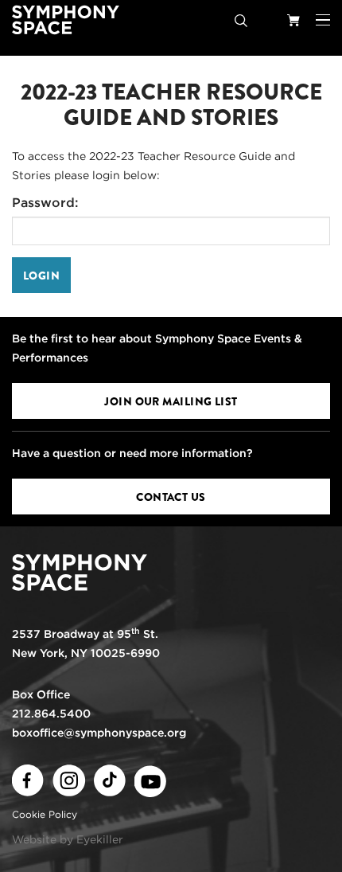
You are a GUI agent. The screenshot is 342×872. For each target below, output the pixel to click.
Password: (45, 202)
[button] (323, 19)
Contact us (170, 497)
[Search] (241, 20)
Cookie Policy (44, 814)
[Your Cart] (293, 20)
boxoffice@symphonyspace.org (99, 732)
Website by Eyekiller (67, 839)
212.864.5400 (51, 713)
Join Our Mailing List (170, 401)
